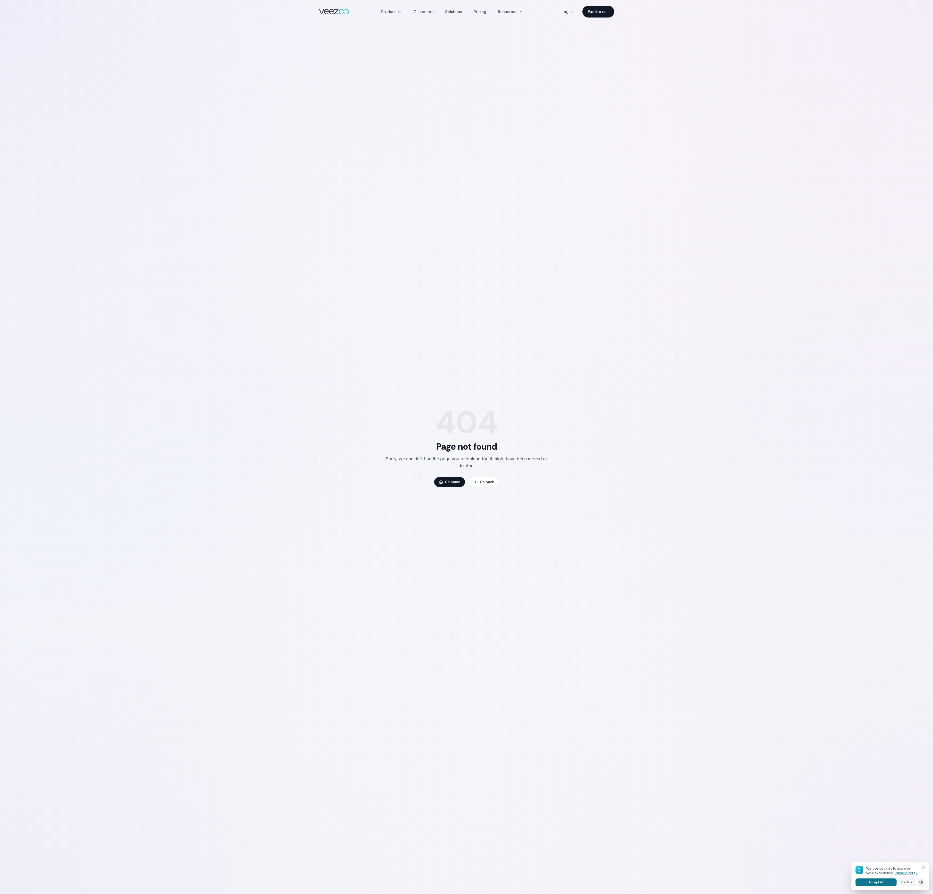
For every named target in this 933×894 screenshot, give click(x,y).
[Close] (923, 867)
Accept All (876, 882)
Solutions (453, 11)
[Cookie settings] (921, 882)
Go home (452, 482)
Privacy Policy (906, 873)
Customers (423, 11)
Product (388, 11)
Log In (567, 11)
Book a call (598, 11)
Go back (487, 482)
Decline (906, 882)
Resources (507, 11)
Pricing (480, 11)
